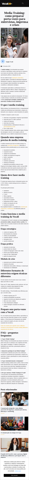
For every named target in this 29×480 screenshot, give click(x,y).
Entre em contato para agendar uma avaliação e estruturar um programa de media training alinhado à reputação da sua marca (14, 327)
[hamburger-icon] (18, 3)
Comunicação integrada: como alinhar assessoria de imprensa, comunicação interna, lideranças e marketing (14, 409)
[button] (22, 3)
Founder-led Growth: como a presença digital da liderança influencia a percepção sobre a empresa (14, 455)
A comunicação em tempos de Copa (11, 432)
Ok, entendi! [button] (14, 475)
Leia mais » (3, 413)
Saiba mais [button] (18, 471)
